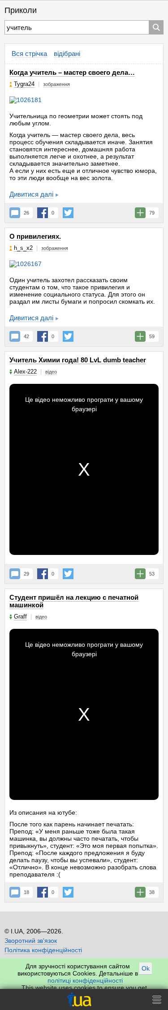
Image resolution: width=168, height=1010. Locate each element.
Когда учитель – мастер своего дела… (72, 72)
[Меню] (156, 999)
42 (26, 336)
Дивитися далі (31, 194)
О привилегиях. (35, 236)
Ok (146, 968)
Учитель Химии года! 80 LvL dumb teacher (77, 360)
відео (51, 371)
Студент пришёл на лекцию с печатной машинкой (73, 601)
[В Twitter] (68, 212)
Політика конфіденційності (43, 950)
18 (26, 892)
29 (26, 573)
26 (26, 212)
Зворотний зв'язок (30, 940)
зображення (56, 84)
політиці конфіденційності (85, 980)
